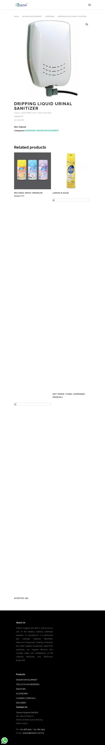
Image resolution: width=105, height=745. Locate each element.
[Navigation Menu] (89, 4)
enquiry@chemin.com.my (33, 733)
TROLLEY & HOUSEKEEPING (27, 684)
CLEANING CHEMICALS (25, 698)
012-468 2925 (25, 729)
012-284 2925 (39, 729)
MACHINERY (21, 703)
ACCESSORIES (22, 694)
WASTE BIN (20, 689)
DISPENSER (49, 16)
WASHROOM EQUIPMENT (32, 16)
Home (16, 16)
